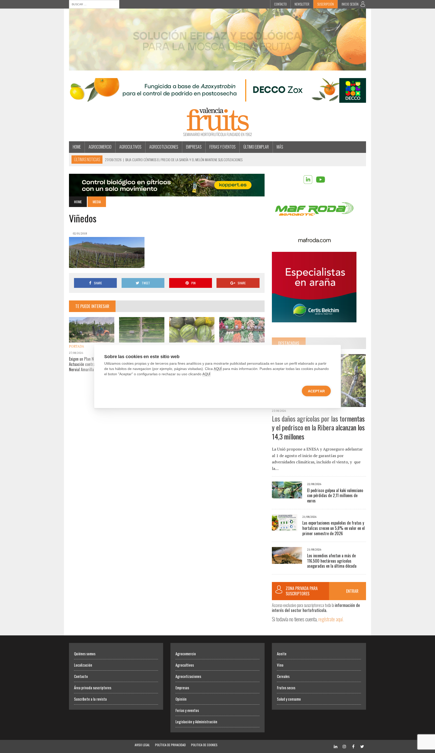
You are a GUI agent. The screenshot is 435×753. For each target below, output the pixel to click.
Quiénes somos (84, 653)
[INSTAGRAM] (344, 746)
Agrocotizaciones (163, 147)
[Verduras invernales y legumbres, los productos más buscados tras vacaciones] (242, 339)
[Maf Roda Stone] (314, 241)
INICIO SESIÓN (350, 4)
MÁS (280, 147)
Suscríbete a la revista (90, 699)
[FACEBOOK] (353, 746)
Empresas (194, 147)
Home (77, 147)
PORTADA (76, 346)
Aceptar (316, 391)
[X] (362, 746)
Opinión (181, 699)
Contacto (280, 4)
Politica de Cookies (204, 745)
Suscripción (325, 4)
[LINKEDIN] (336, 746)
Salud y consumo (289, 699)
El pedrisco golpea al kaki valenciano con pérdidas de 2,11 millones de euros (335, 495)
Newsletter (302, 4)
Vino (280, 665)
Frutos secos (286, 687)
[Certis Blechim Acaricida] (314, 319)
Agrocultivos (130, 147)
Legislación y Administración (196, 721)
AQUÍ (218, 369)
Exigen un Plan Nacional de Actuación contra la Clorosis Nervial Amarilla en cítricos (91, 364)
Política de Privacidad (170, 745)
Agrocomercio (100, 147)
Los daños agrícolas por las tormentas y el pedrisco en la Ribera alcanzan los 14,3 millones (318, 427)
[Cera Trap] (217, 67)
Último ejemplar (256, 147)
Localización (83, 665)
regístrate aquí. (331, 619)
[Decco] (217, 99)
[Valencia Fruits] (217, 122)
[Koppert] (167, 193)
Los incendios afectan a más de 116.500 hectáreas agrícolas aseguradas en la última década (331, 561)
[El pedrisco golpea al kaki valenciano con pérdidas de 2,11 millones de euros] (287, 495)
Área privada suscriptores (92, 687)
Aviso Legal (142, 745)
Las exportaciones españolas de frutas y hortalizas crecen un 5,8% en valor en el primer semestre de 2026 (333, 528)
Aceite (281, 653)
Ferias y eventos (222, 147)
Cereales (283, 676)
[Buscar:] (94, 4)
